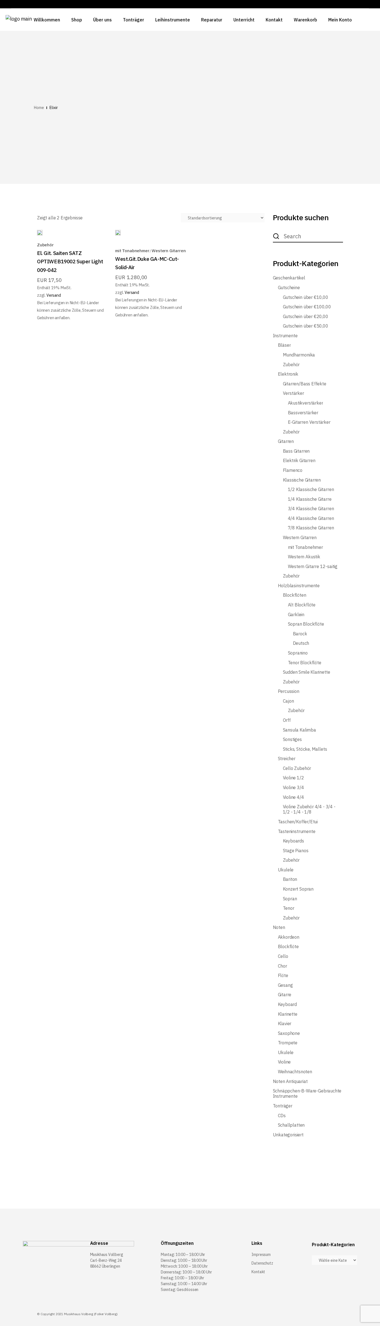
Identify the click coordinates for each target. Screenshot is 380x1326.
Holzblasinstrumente (299, 585)
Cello (283, 956)
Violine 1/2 (293, 777)
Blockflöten (294, 595)
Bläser (284, 345)
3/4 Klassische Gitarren (311, 508)
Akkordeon (288, 937)
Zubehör (45, 244)
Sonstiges (292, 739)
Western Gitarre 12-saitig (313, 566)
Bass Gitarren (296, 451)
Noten (279, 927)
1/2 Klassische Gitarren (311, 489)
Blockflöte (288, 946)
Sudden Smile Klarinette (306, 672)
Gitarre (285, 994)
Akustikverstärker (305, 403)
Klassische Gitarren (302, 480)
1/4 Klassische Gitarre (310, 499)
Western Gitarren (169, 250)
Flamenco (293, 470)
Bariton (290, 879)
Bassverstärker (303, 412)
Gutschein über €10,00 (305, 297)
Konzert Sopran (298, 889)
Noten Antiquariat (290, 1081)
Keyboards (293, 841)
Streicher (286, 758)
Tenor (288, 908)
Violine (284, 1062)
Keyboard (287, 1004)
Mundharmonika (299, 355)
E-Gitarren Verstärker (309, 422)
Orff (287, 720)
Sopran (290, 898)
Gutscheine (289, 287)
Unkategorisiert (288, 1134)
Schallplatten (291, 1125)
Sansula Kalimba (299, 730)
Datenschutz (262, 1263)
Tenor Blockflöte (304, 662)
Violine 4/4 (293, 797)
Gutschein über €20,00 (305, 316)
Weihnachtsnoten (295, 1071)
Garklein (296, 614)
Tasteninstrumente (296, 831)
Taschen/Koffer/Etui (298, 821)
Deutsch (301, 643)
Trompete (288, 1042)
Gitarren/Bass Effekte (304, 383)
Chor (282, 966)
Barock (300, 633)
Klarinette (287, 1014)
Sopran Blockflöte (306, 624)
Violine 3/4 (293, 787)
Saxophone (289, 1033)
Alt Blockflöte (301, 605)
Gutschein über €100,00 (307, 306)
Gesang (285, 985)
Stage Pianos (296, 850)
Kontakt (258, 1271)
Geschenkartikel (289, 278)
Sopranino (298, 653)
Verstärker (293, 393)
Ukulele (286, 870)
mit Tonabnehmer (132, 250)
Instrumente (285, 335)
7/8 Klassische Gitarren (311, 528)
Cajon (288, 701)
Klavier (285, 1023)
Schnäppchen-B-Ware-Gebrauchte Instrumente (307, 1093)
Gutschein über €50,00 (305, 326)
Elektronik (288, 374)
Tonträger (282, 1106)
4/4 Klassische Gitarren (311, 518)
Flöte (283, 975)
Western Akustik (304, 556)
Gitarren (286, 441)
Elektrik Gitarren (299, 460)
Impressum (260, 1254)
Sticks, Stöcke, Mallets (305, 749)
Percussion (288, 691)
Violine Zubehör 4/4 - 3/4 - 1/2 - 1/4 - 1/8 (309, 809)
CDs (282, 1115)
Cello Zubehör (297, 768)
